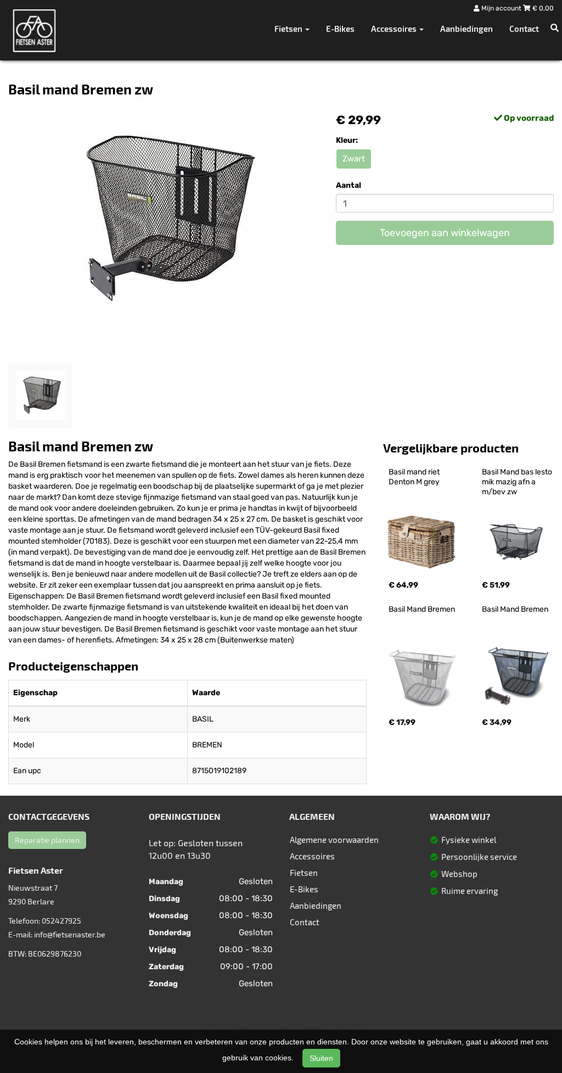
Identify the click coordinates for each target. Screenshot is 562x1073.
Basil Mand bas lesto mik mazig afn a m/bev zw (518, 481)
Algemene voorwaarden (334, 840)
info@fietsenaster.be (69, 934)
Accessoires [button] (394, 28)
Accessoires (312, 856)
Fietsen (304, 873)
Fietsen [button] (289, 28)
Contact (524, 28)
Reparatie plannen (47, 840)
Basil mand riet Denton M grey (415, 477)
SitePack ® (346, 1027)
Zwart (353, 159)
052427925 (61, 920)
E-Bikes (340, 28)
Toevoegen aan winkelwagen (445, 233)
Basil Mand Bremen (422, 609)
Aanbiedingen (466, 28)
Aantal (348, 185)
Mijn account (501, 8)
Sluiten (321, 1058)
